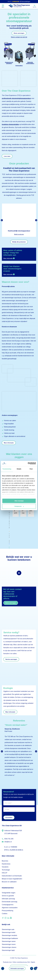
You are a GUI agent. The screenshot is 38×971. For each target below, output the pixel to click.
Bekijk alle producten (19, 242)
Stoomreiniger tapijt (8, 950)
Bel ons (34, 7)
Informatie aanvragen (17, 968)
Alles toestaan (19, 501)
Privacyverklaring (7, 910)
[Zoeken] (2, 968)
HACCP (4, 873)
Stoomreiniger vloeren (9, 947)
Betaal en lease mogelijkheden (12, 879)
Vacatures (5, 867)
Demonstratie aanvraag (9, 901)
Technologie (6, 870)
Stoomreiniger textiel (8, 932)
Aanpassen (18, 506)
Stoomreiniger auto (8, 929)
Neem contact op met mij (19, 37)
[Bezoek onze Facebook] (3, 918)
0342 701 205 (8, 839)
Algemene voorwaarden (10, 907)
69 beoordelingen (19, 1)
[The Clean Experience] (19, 6)
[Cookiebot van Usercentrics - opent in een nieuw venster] (28, 463)
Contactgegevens (7, 904)
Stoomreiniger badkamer (10, 938)
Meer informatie (8, 258)
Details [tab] (19, 469)
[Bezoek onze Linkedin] (8, 918)
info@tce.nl (8, 842)
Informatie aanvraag (8, 898)
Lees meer (7, 156)
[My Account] (31, 968)
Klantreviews (6, 864)
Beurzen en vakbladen (9, 882)
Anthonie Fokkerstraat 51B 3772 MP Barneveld (13, 832)
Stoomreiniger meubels (9, 935)
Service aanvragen (11, 659)
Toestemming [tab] (6, 469)
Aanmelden (8, 817)
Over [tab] (31, 469)
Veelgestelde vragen (8, 893)
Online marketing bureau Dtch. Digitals (24, 962)
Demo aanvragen (19, 33)
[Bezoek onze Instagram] (5, 918)
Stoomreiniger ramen (9, 941)
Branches (5, 861)
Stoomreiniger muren (9, 944)
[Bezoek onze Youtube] (11, 918)
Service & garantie (8, 895)
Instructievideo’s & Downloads (12, 876)
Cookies (4, 913)
